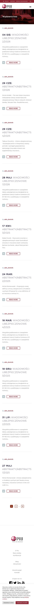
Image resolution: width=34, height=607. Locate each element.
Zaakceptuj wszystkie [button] (22, 602)
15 (22, 506)
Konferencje (17, 555)
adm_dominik (8, 28)
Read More (13, 62)
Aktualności (17, 564)
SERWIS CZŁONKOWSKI (22, 1)
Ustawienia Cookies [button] (8, 602)
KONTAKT (12, 1)
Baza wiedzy (17, 553)
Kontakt (17, 572)
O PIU (17, 550)
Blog (17, 561)
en (30, 1)
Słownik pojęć (17, 570)
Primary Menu (30, 6)
